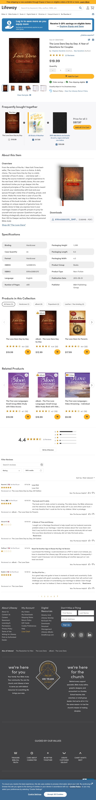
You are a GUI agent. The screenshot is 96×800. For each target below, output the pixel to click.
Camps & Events (53, 14)
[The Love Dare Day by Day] (18, 323)
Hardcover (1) (24, 304)
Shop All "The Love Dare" (14, 224)
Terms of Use (6, 631)
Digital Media (31, 14)
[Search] (79, 7)
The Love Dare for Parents (76, 339)
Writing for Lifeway (9, 634)
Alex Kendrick (79, 51)
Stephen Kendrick (58, 51)
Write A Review (48, 450)
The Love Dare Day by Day (17, 339)
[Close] (92, 783)
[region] (48, 790)
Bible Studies (12, 14)
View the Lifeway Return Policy (76, 91)
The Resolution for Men (24, 651)
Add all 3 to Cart (82, 127)
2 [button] (44, 596)
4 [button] (51, 596)
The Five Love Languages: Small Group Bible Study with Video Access (17, 404)
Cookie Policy (75, 786)
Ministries (41, 14)
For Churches (65, 14)
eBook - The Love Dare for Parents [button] (25, 512)
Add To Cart (73, 76)
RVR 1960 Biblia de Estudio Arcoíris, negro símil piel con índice (60, 137)
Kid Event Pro (46, 620)
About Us (5, 611)
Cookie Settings (34, 794)
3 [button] (47, 596)
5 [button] (54, 596)
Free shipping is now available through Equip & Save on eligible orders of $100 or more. (48, 2)
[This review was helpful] (88, 493)
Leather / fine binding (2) (74, 304)
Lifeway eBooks (47, 632)
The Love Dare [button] (17, 586)
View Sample (22, 95)
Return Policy (26, 620)
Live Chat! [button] (26, 631)
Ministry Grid (46, 615)
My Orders (26, 611)
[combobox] (51, 7)
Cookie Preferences (29, 626)
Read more (37, 535)
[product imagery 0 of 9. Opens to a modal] (24, 60)
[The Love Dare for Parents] (77, 323)
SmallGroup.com (47, 634)
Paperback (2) (53, 304)
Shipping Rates (27, 617)
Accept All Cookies (55, 794)
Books (22, 14)
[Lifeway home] (9, 8)
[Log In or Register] (87, 7)
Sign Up (66, 624)
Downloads (45, 623)
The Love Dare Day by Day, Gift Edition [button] (26, 491)
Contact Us (6, 614)
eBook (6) (38, 304)
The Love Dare (41, 651)
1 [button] (41, 596)
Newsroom (6, 620)
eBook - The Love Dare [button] (20, 562)
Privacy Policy (7, 628)
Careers (5, 617)
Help (23, 628)
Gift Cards (25, 623)
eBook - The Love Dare (57, 651)
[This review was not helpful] (92, 493)
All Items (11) (8, 304)
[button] (66, 432)
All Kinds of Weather (36, 135)
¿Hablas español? (87, 35)
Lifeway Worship (47, 618)
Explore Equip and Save (72, 26)
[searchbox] (20, 464)
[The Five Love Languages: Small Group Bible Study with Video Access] (18, 385)
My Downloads (27, 614)
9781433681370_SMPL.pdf (66, 219)
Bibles (3, 14)
